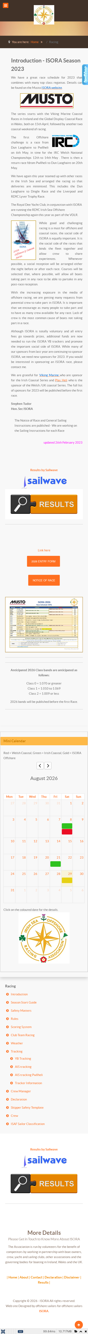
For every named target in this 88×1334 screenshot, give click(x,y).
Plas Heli (61, 380)
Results (43, 1282)
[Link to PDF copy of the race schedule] (44, 624)
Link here (44, 550)
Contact (36, 1277)
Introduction (19, 994)
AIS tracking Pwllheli (29, 1075)
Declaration (19, 1099)
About (23, 1277)
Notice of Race (44, 580)
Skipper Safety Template (27, 1107)
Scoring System (21, 1027)
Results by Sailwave (44, 470)
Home (12, 1277)
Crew (14, 1115)
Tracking (17, 1051)
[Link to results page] (44, 504)
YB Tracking (23, 1058)
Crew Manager (21, 1091)
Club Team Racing (23, 1035)
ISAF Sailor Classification (28, 1124)
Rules (14, 1018)
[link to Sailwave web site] (44, 482)
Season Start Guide (24, 1002)
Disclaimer (72, 1277)
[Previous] (40, 765)
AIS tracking (23, 1066)
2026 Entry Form (43, 561)
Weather (17, 1043)
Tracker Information (28, 1083)
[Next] (47, 765)
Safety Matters (21, 1010)
